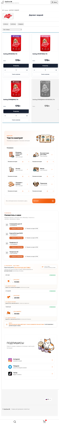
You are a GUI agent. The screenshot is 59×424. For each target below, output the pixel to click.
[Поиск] (14, 421)
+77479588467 (13, 244)
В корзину (16, 65)
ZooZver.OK (7, 409)
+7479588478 (13, 225)
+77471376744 (13, 253)
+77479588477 (13, 235)
